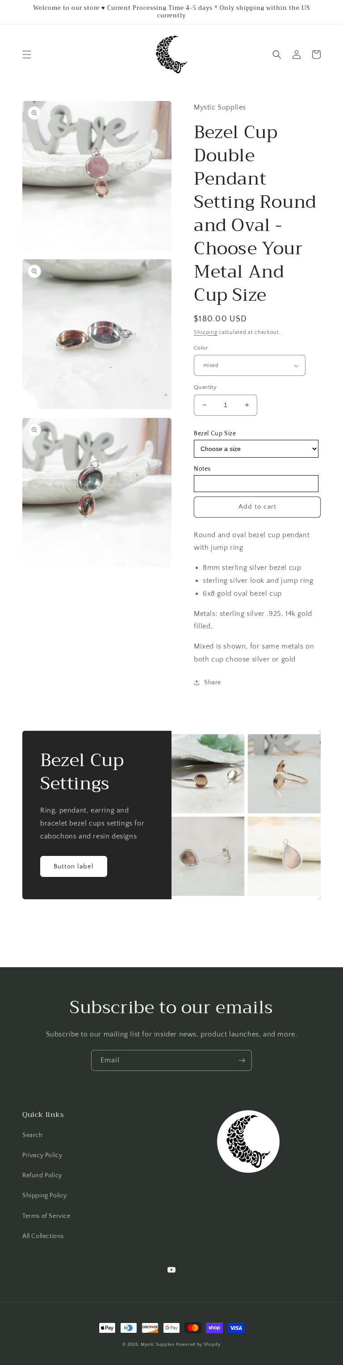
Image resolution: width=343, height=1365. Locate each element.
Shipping (206, 332)
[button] (27, 54)
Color (201, 348)
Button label (74, 866)
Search (32, 1135)
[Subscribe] (241, 1060)
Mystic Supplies (158, 1344)
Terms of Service (46, 1216)
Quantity (205, 387)
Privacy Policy (42, 1155)
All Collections (43, 1236)
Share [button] (212, 682)
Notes (202, 468)
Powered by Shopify (198, 1344)
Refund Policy (42, 1175)
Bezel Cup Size (215, 433)
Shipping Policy (44, 1195)
